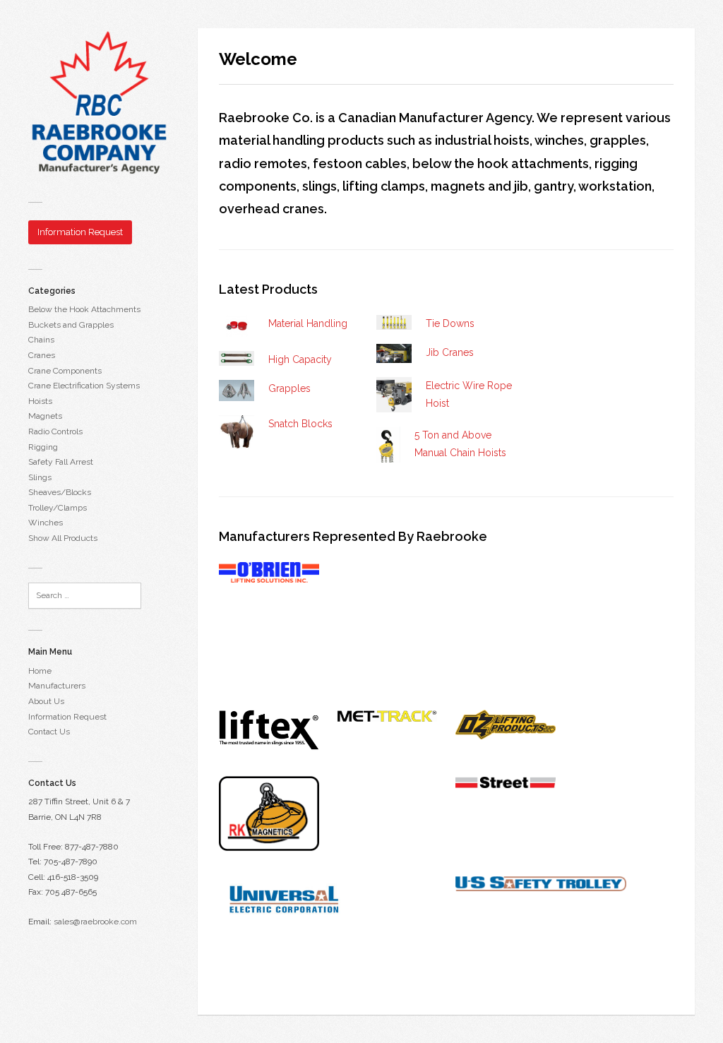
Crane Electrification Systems (84, 386)
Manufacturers (56, 686)
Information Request (67, 717)
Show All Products (62, 538)
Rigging (43, 447)
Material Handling (307, 323)
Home (40, 671)
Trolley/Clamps (57, 508)
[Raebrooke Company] (98, 101)
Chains (41, 340)
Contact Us (49, 732)
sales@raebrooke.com (95, 921)
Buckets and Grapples (71, 325)
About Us (46, 701)
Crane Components (65, 371)
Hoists (40, 401)
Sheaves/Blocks (59, 492)
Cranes (41, 355)
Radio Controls (55, 431)
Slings (40, 477)
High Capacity (300, 359)
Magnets (45, 416)
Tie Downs (450, 323)
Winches (45, 523)
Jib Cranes (450, 352)
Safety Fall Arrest (60, 462)
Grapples (289, 388)
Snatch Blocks (300, 423)
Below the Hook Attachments (84, 309)
